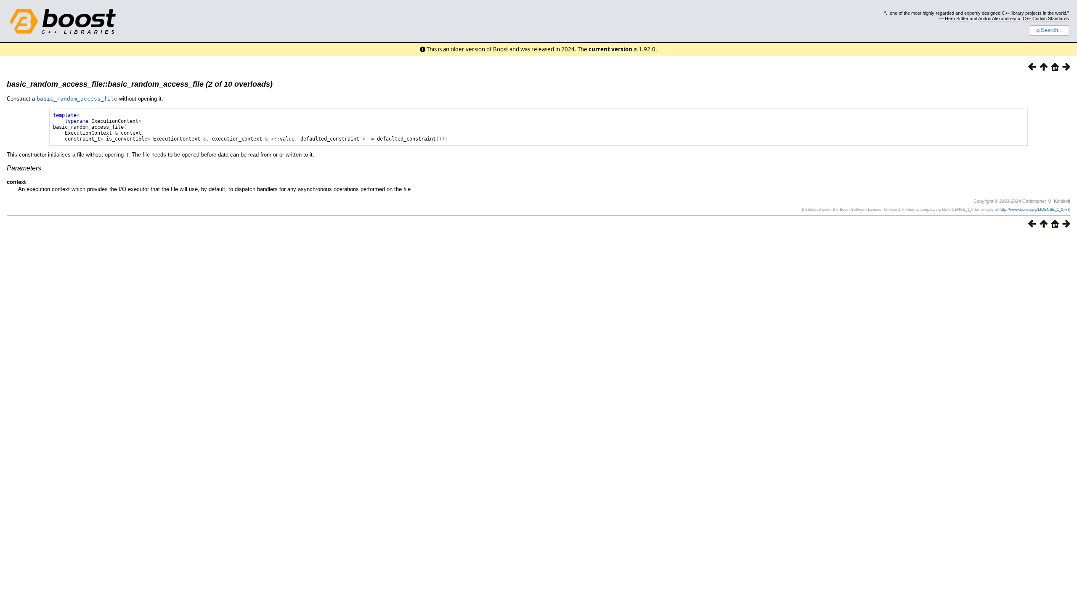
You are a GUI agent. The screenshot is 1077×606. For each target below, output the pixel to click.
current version (610, 49)
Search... (1052, 30)
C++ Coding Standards (1046, 18)
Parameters (24, 168)
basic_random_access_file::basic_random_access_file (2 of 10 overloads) (140, 84)
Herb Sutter (956, 18)
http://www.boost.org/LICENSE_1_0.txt (1034, 209)
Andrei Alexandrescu (999, 18)
